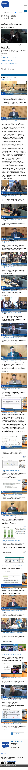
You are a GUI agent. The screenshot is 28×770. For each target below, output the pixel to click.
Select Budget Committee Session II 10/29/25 (12, 388)
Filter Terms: (4, 70)
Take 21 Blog (3, 753)
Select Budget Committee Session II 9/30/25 (11, 677)
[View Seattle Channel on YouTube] (11, 762)
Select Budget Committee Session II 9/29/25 (11, 699)
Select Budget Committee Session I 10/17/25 (11, 470)
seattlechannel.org (20, 12)
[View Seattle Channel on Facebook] (2, 762)
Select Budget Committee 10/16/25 (9, 515)
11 (21, 735)
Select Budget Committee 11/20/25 (9, 95)
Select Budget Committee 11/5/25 (9, 290)
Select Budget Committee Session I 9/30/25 (11, 654)
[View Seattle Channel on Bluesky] (9, 762)
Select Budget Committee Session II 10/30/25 (12, 337)
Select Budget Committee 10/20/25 (9, 449)
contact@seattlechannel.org (10, 761)
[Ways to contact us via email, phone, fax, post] (14, 762)
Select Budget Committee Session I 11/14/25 (11, 195)
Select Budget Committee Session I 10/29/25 (11, 360)
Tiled (10, 79)
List (5, 79)
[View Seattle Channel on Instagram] (6, 762)
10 (7, 77)
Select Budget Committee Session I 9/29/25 (11, 723)
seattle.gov (6, 12)
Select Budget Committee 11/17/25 (9, 120)
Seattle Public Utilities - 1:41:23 (7, 60)
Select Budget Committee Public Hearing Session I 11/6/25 (13, 242)
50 (15, 77)
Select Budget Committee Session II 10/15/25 (12, 565)
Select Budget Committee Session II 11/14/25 (12, 219)
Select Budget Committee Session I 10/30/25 (11, 312)
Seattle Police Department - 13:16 (8, 57)
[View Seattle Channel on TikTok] (7, 762)
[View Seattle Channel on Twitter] (4, 762)
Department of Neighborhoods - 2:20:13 (9, 63)
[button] (14, 35)
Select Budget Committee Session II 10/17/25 (12, 494)
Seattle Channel (16, 741)
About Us (3, 751)
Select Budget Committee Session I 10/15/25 (11, 540)
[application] (14, 36)
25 (11, 77)
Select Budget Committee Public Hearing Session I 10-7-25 (13, 611)
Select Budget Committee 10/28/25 (9, 412)
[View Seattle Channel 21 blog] (13, 762)
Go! (25, 10)
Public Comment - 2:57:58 (6, 66)
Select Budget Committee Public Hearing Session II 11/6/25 (13, 267)
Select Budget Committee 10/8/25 (9, 588)
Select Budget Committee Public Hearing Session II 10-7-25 (13, 633)
